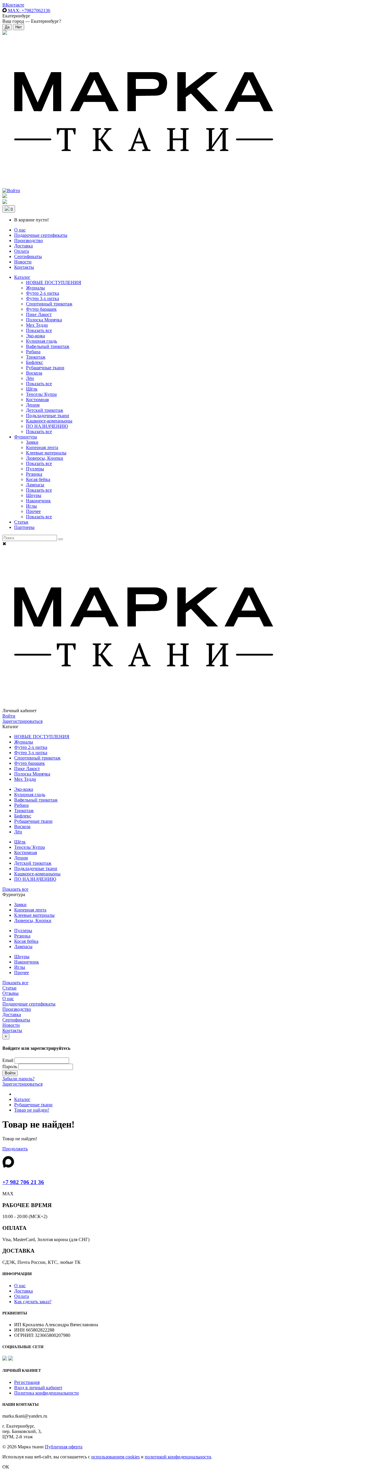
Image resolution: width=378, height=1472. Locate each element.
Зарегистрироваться (22, 721)
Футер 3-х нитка (42, 298)
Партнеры (24, 527)
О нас (20, 229)
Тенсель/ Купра (41, 394)
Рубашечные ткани (45, 367)
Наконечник (38, 500)
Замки (32, 442)
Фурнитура (25, 436)
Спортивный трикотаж (49, 303)
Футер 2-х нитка (42, 293)
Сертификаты (28, 256)
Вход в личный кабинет (38, 1387)
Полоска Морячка (44, 319)
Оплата (21, 251)
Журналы (35, 287)
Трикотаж (35, 357)
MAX (28, 10)
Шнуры (33, 495)
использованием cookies (115, 1456)
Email (7, 1060)
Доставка (23, 245)
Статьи (21, 521)
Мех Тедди (37, 325)
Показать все (39, 330)
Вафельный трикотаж (47, 346)
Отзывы (10, 993)
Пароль (9, 1066)
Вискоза (34, 372)
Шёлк (32, 388)
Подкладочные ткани (47, 415)
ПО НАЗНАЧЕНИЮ (47, 426)
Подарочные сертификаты (40, 235)
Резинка (34, 474)
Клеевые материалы (46, 452)
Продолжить (15, 1148)
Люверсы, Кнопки (44, 458)
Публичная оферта (63, 1446)
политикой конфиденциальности (178, 1456)
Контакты (24, 267)
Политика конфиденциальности (46, 1392)
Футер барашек (41, 309)
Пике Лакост (39, 314)
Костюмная (37, 399)
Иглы (31, 506)
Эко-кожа (35, 335)
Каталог (22, 277)
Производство (28, 240)
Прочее (33, 511)
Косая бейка (38, 479)
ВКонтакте (13, 4)
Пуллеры (35, 468)
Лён (30, 378)
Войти (8, 715)
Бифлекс (34, 362)
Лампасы (35, 484)
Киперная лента (42, 447)
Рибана (33, 351)
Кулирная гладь (41, 341)
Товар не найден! (31, 1109)
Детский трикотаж (44, 410)
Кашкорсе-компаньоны (49, 420)
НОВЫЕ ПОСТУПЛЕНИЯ (53, 282)
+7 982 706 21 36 (23, 1182)
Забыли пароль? (18, 1078)
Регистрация (27, 1382)
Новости (23, 261)
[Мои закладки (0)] (4, 33)
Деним (33, 404)
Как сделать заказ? (32, 1301)
